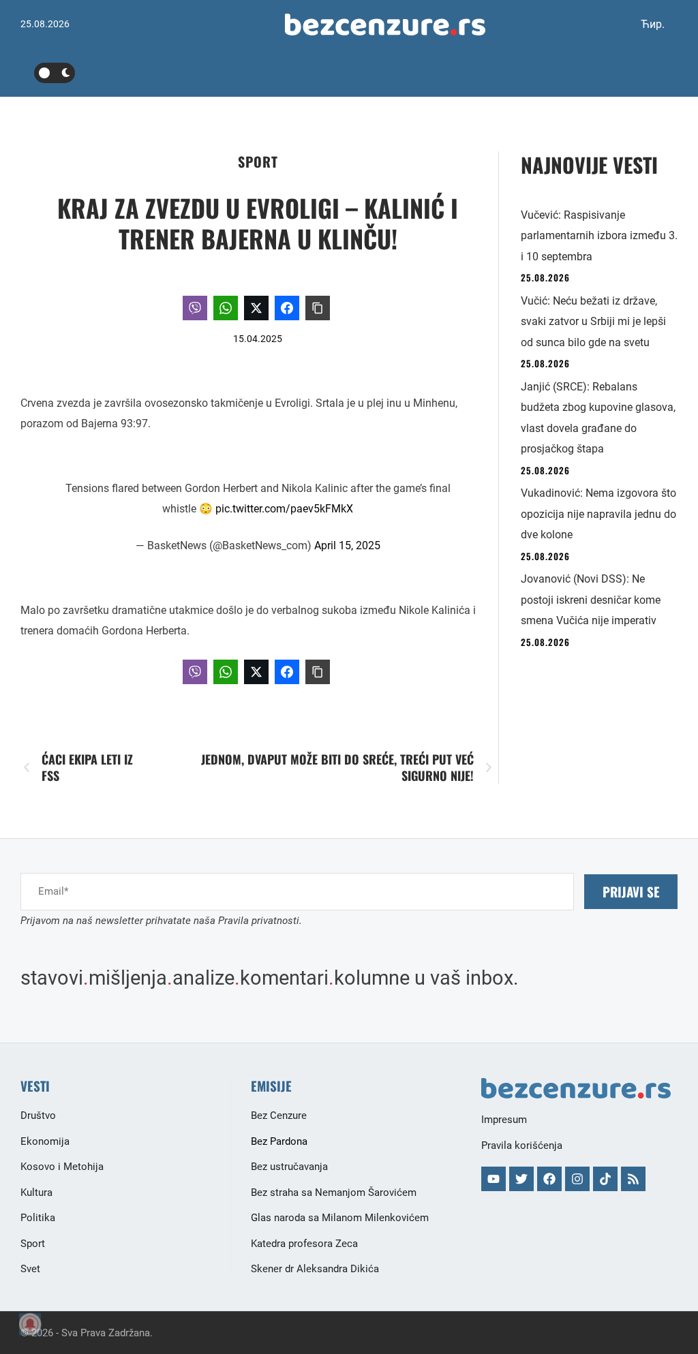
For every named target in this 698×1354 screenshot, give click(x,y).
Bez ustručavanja (289, 1166)
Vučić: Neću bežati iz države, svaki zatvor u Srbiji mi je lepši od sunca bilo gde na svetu (593, 321)
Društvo (38, 1115)
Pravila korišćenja (521, 1145)
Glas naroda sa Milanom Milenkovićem (340, 1218)
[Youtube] (493, 1179)
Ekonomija (45, 1141)
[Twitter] (521, 1179)
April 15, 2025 (347, 545)
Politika (37, 1218)
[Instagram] (577, 1179)
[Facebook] (549, 1179)
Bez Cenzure (279, 1115)
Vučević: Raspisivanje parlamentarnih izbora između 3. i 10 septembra (599, 236)
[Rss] (633, 1179)
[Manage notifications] (30, 1324)
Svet (30, 1269)
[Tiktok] (605, 1179)
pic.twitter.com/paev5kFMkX (284, 508)
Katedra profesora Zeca (304, 1243)
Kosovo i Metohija (62, 1166)
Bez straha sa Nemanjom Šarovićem (333, 1192)
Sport (258, 161)
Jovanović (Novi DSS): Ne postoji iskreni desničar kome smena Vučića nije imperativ (591, 599)
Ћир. (653, 24)
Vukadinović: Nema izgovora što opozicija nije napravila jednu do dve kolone (598, 514)
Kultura (36, 1192)
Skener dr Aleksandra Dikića (315, 1269)
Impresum (504, 1119)
